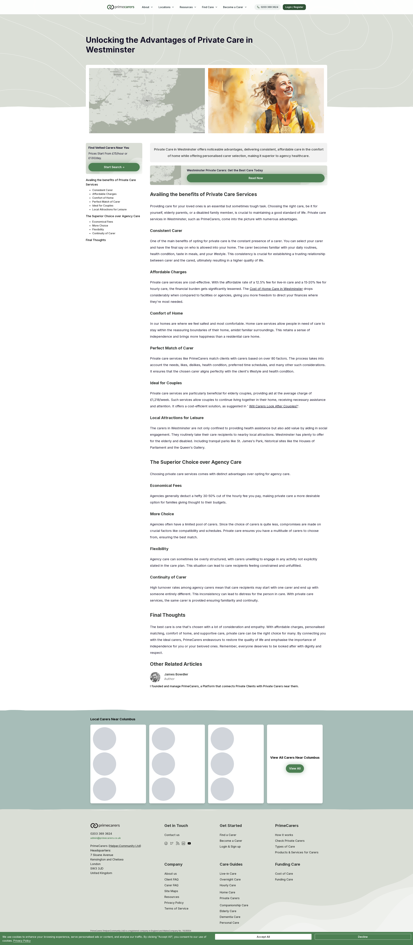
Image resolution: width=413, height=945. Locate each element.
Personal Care (229, 922)
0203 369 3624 (269, 7)
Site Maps (171, 891)
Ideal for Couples (102, 205)
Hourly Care (228, 885)
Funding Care (284, 879)
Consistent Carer (102, 190)
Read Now (256, 178)
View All (295, 768)
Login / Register (294, 7)
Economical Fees (102, 221)
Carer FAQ (171, 885)
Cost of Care (284, 873)
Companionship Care (234, 905)
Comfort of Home (103, 197)
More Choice (100, 225)
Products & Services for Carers (296, 852)
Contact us (172, 835)
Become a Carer (231, 840)
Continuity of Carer (103, 233)
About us (170, 873)
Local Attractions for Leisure (109, 209)
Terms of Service (176, 908)
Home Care (227, 892)
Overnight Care (230, 879)
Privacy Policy (174, 902)
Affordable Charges (104, 194)
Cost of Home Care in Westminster (276, 289)
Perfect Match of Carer (106, 201)
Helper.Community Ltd (125, 846)
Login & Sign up (230, 846)
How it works (284, 835)
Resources (171, 897)
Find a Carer (228, 835)
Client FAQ (171, 879)
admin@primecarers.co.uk (105, 838)
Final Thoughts (96, 240)
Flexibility (98, 229)
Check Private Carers (290, 840)
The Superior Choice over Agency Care (113, 216)
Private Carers (230, 898)
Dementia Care (230, 917)
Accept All (263, 936)
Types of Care (285, 846)
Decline (363, 936)
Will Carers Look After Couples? (273, 406)
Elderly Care (228, 911)
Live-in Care (228, 873)
